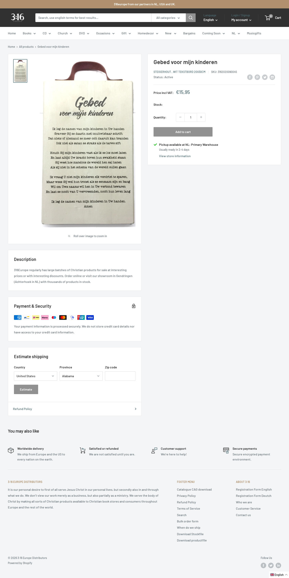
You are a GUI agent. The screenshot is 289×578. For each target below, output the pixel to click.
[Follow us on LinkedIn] (278, 565)
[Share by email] (272, 77)
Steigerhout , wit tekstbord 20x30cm (179, 71)
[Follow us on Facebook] (263, 565)
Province (66, 367)
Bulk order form (187, 521)
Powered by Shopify (20, 563)
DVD (82, 33)
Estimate (26, 389)
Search (182, 515)
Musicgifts (254, 33)
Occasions (103, 33)
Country (19, 367)
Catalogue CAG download (194, 489)
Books (27, 33)
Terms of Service (188, 508)
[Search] (191, 17)
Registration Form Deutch (254, 495)
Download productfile (192, 540)
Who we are (244, 502)
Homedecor (146, 33)
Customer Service (248, 508)
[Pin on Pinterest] (257, 77)
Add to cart (183, 131)
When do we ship (188, 527)
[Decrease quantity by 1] (180, 117)
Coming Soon (211, 33)
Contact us (243, 515)
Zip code (111, 367)
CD (45, 33)
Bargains (189, 33)
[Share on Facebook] (250, 77)
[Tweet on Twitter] (265, 77)
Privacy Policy (186, 495)
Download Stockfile (190, 534)
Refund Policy (22, 409)
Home (12, 33)
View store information (175, 156)
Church (63, 33)
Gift (124, 33)
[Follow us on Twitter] (271, 565)
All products (26, 46)
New (168, 33)
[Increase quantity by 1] (201, 117)
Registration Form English (254, 489)
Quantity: (160, 117)
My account (239, 20)
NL (234, 33)
